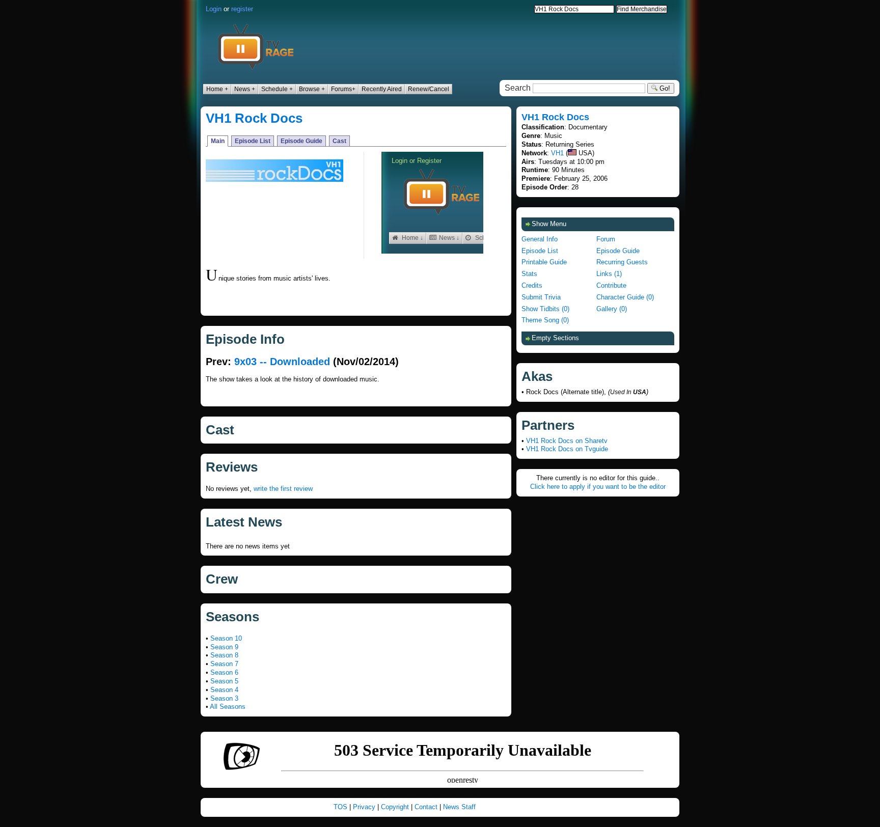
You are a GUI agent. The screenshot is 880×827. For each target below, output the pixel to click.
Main (218, 141)
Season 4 (224, 690)
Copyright (395, 807)
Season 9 (224, 647)
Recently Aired (382, 89)
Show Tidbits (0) (545, 309)
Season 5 (224, 681)
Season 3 (224, 698)
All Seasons (227, 706)
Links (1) (609, 274)
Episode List (252, 141)
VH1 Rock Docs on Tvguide (567, 449)
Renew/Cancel (428, 89)
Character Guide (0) (625, 297)
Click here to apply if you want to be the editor (598, 486)
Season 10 (226, 638)
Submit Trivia (541, 297)
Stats (529, 274)
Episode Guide (301, 141)
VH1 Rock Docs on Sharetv (567, 441)
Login (214, 9)
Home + (217, 89)
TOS (340, 807)
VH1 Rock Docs (254, 118)
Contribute (611, 285)
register (242, 9)
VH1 (557, 153)
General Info (539, 239)
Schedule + (277, 89)
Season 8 (224, 655)
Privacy (364, 807)
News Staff (459, 807)
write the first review (283, 488)
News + (244, 89)
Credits (531, 285)
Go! (663, 88)
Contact (426, 807)
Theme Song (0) (545, 320)
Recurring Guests (622, 262)
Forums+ (343, 89)
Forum (605, 239)
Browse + (312, 89)
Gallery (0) (611, 309)
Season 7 (224, 664)
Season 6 (224, 672)
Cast (339, 141)
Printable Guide (544, 262)
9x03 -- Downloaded (282, 361)
